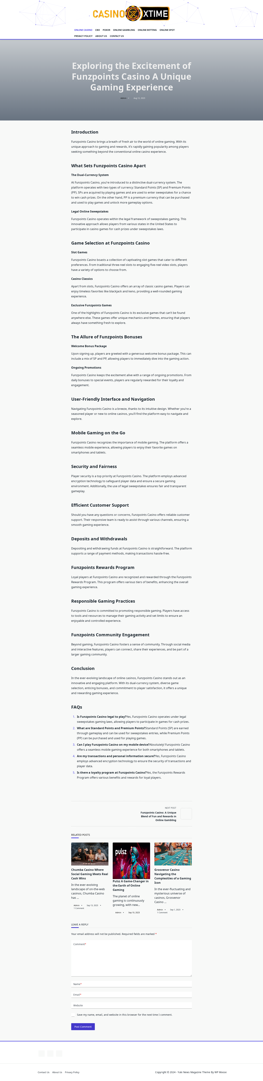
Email (77, 994)
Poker (106, 30)
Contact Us (117, 36)
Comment (79, 944)
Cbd (97, 30)
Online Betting (147, 30)
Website (78, 1005)
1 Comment (79, 908)
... (78, 898)
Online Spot (167, 30)
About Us (101, 36)
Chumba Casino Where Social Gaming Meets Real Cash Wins (89, 874)
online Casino (83, 30)
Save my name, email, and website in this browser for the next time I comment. (124, 1014)
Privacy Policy (83, 36)
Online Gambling (124, 30)
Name (77, 984)
